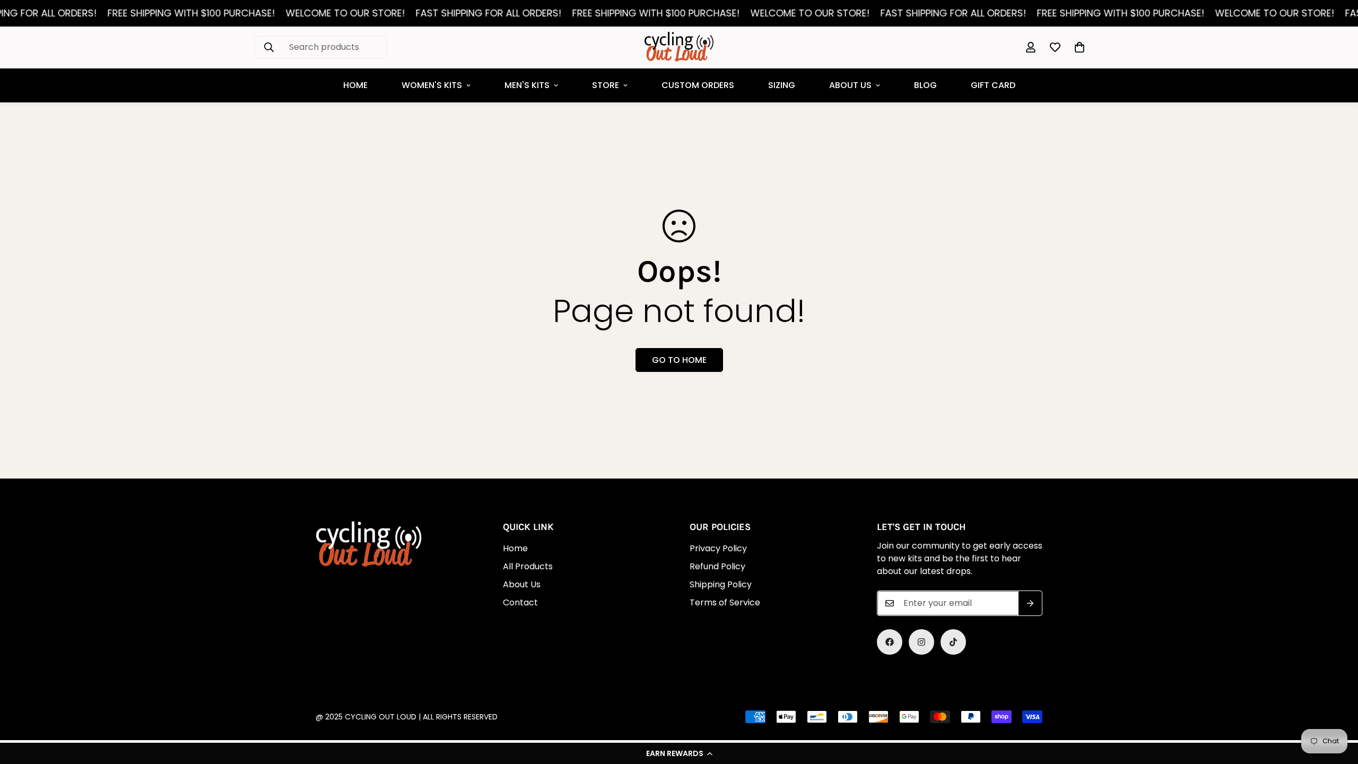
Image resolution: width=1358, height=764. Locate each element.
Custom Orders (697, 85)
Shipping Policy (721, 584)
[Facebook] (889, 642)
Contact (520, 602)
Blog (925, 85)
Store (605, 85)
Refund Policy (717, 566)
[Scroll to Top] (671, 706)
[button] (679, 753)
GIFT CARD (993, 85)
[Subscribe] (1030, 603)
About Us (850, 85)
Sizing (781, 85)
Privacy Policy (718, 548)
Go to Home (679, 360)
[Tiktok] (953, 642)
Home (355, 85)
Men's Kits (527, 85)
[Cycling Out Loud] (679, 47)
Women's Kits (432, 85)
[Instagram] (921, 642)
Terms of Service (725, 602)
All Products (528, 566)
